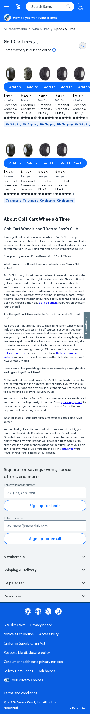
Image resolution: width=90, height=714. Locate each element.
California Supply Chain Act (24, 643)
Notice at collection (19, 633)
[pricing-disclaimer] (54, 50)
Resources (12, 596)
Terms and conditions (20, 692)
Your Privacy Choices (27, 679)
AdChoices (47, 670)
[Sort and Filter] (82, 45)
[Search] (68, 6)
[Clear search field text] (62, 6)
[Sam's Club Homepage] (18, 6)
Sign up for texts (45, 505)
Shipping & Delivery (20, 569)
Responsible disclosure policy (27, 652)
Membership (14, 556)
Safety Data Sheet (18, 670)
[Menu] (7, 6)
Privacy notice (41, 624)
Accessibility (49, 633)
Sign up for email (45, 538)
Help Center (14, 582)
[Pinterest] (58, 611)
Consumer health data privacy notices (33, 661)
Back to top (79, 708)
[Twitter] (48, 611)
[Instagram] (38, 611)
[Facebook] (28, 611)
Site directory (14, 624)
